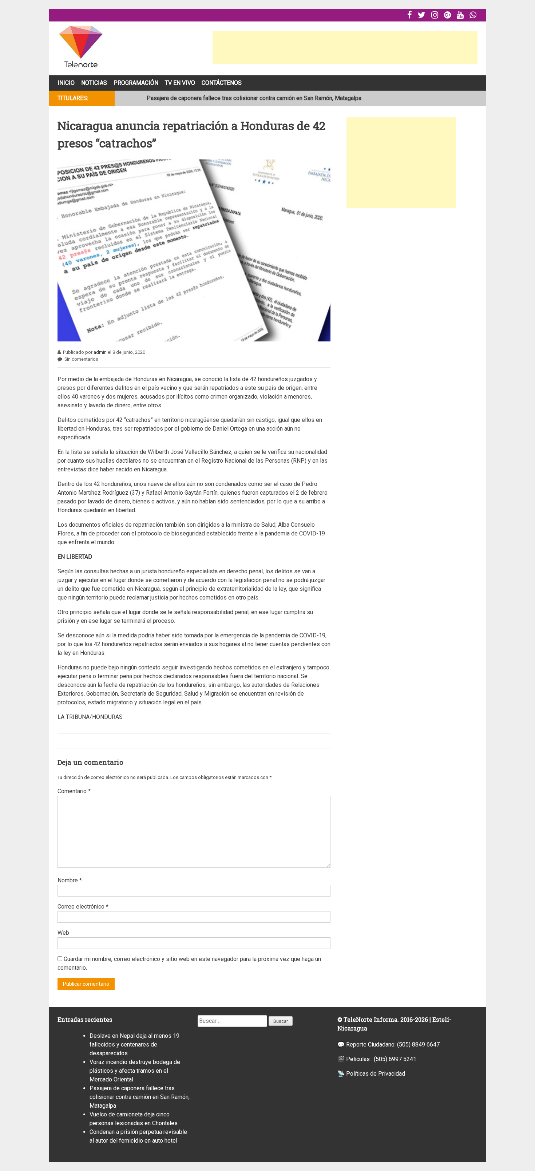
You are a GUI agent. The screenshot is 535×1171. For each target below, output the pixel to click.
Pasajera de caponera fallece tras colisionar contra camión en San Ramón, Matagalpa (254, 98)
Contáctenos (222, 82)
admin (100, 352)
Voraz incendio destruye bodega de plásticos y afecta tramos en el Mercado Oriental (135, 1071)
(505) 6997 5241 (395, 1059)
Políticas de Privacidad (375, 1073)
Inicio (66, 82)
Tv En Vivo (180, 82)
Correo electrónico (83, 906)
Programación (136, 82)
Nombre (70, 880)
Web (63, 932)
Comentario (74, 791)
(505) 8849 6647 (418, 1044)
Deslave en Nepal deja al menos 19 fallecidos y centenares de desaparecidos (134, 1044)
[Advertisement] (345, 47)
